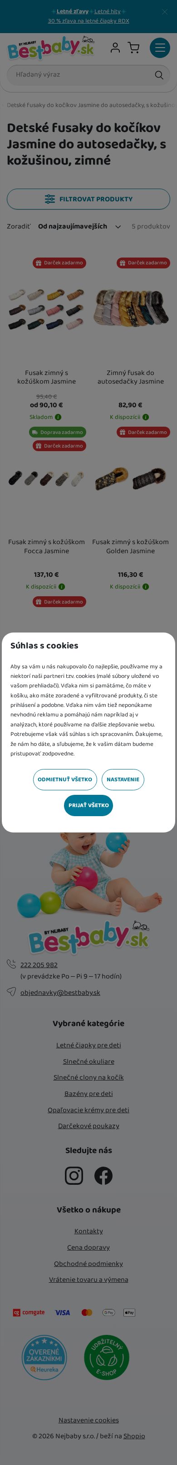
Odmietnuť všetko (65, 779)
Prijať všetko (89, 805)
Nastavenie (123, 779)
